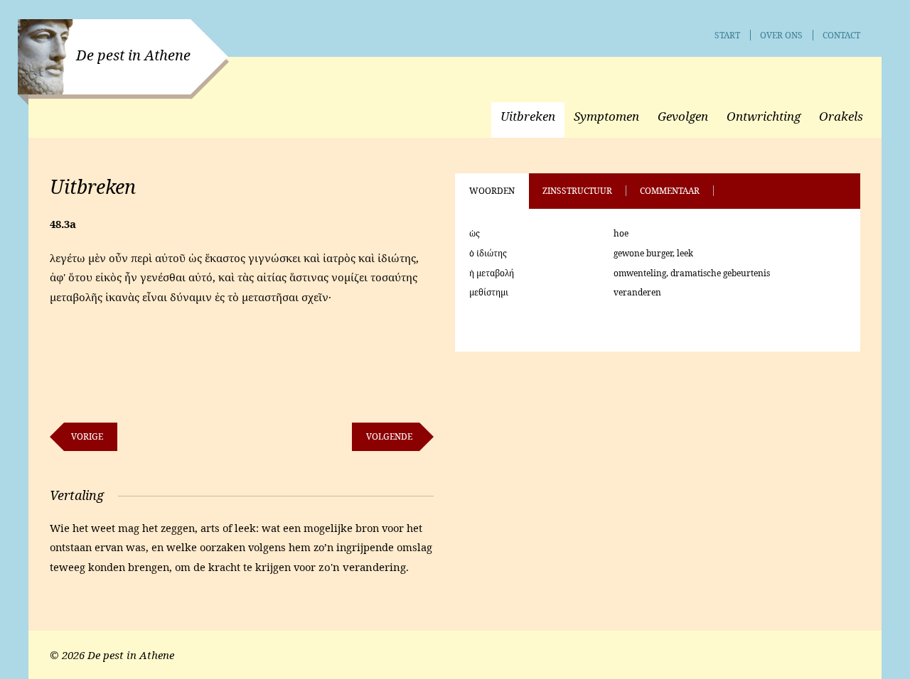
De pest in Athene (133, 55)
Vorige (87, 436)
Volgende (389, 436)
